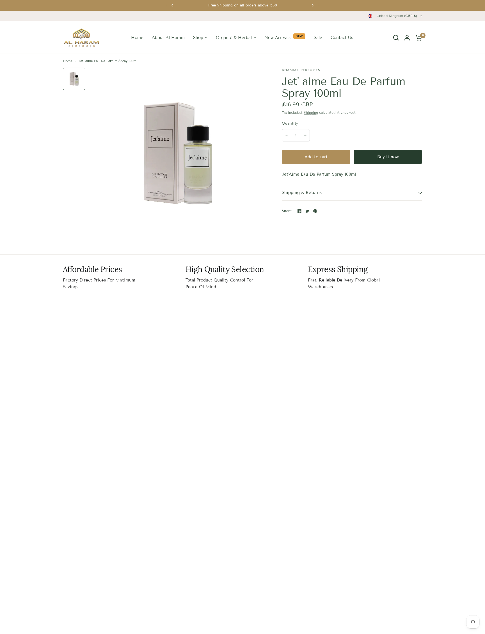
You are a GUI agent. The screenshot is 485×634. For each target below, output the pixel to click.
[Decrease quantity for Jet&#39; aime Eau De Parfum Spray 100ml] (286, 135)
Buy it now (388, 156)
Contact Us (342, 37)
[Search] (396, 37)
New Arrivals (277, 37)
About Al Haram (168, 37)
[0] (417, 37)
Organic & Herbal (234, 37)
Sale (318, 37)
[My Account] (407, 37)
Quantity (290, 123)
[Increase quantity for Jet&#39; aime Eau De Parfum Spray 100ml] (305, 135)
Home (137, 37)
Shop (198, 37)
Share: (287, 211)
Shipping (311, 112)
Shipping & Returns (302, 192)
